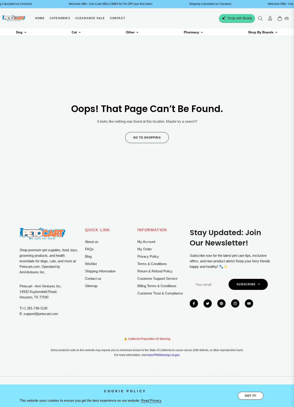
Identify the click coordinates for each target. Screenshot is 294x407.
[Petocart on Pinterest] (221, 303)
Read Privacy (151, 400)
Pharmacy (191, 32)
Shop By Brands (261, 32)
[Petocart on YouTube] (249, 303)
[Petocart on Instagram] (235, 303)
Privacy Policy (148, 256)
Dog (19, 32)
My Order (144, 249)
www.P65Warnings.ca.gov (163, 355)
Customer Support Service (157, 278)
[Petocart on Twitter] (208, 303)
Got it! (250, 395)
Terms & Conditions (152, 264)
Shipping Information (100, 271)
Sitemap (91, 286)
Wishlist (91, 264)
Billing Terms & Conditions (156, 286)
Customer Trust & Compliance (160, 293)
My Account (146, 242)
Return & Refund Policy (154, 271)
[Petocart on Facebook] (194, 303)
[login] (270, 18)
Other (130, 32)
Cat (74, 32)
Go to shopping (147, 137)
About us (91, 242)
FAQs (89, 249)
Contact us (93, 278)
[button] (260, 18)
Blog (88, 256)
